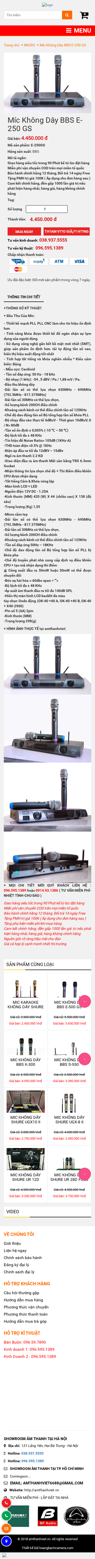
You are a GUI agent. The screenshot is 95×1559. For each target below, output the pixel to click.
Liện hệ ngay (15, 1250)
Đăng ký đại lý (16, 1264)
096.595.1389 (33, 1461)
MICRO (29, 45)
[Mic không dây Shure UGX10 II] (26, 1102)
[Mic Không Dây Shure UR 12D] (26, 1159)
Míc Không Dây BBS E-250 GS (63, 45)
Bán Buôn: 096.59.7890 (25, 1342)
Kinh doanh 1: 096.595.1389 (29, 1349)
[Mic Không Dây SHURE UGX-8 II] (69, 1102)
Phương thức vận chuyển (26, 1307)
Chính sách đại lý (19, 1272)
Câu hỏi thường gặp (21, 1292)
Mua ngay (24, 232)
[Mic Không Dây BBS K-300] (26, 1044)
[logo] (47, 5)
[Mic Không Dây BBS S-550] (69, 1044)
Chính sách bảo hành (23, 1257)
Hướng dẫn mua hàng (23, 1300)
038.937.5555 (32, 1453)
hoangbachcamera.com (56, 1548)
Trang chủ (12, 45)
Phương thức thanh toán (26, 1314)
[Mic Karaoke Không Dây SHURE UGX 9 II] (26, 986)
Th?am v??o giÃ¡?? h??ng (67, 231)
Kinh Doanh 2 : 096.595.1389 (30, 1356)
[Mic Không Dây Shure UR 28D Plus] (69, 1159)
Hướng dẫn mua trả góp (25, 1321)
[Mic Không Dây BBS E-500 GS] (69, 986)
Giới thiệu (12, 1243)
